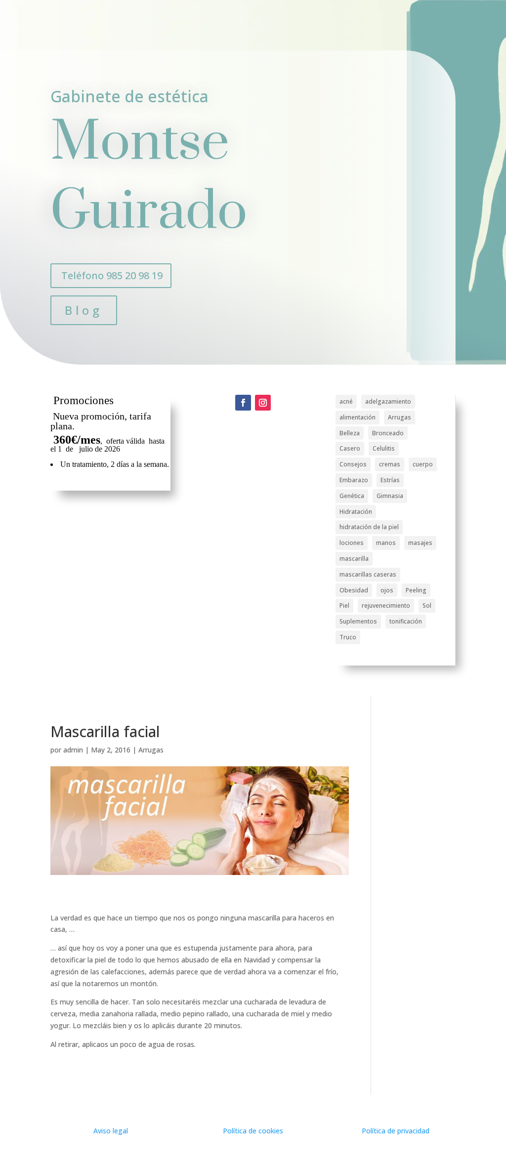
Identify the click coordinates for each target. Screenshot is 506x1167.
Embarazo (353, 480)
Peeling (416, 590)
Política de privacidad (395, 1130)
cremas (389, 464)
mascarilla (354, 558)
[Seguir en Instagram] (263, 403)
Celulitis (384, 448)
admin (73, 749)
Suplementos (358, 621)
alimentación (357, 417)
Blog (84, 310)
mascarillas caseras (367, 574)
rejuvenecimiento (386, 605)
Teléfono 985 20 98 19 (112, 275)
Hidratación (355, 511)
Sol (426, 605)
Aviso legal (110, 1130)
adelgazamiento (388, 401)
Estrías (390, 480)
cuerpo (423, 464)
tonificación (405, 621)
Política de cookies (253, 1130)
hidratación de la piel (369, 527)
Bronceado (388, 433)
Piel (344, 605)
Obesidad (353, 590)
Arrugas (399, 417)
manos (386, 543)
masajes (420, 543)
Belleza (349, 433)
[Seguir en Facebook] (243, 403)
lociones (351, 543)
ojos (386, 590)
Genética (351, 496)
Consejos (353, 464)
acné (346, 401)
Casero (349, 448)
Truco (347, 637)
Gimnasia (390, 496)
